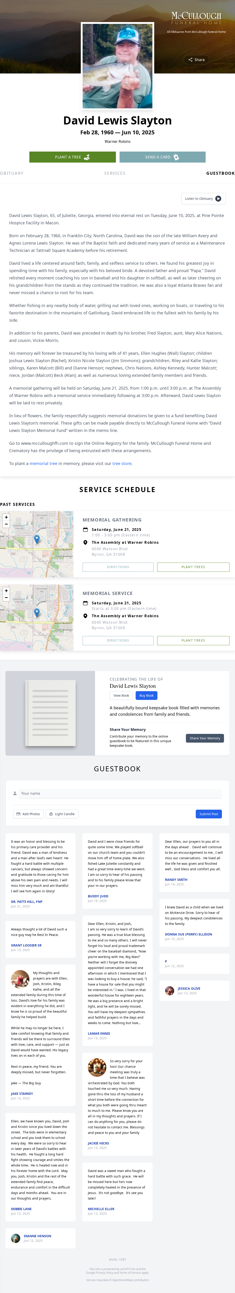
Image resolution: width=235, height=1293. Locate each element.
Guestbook (220, 173)
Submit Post (209, 814)
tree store (121, 463)
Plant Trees (193, 567)
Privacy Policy (104, 1273)
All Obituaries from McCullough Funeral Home (196, 32)
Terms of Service (130, 1273)
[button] (37, 539)
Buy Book (147, 695)
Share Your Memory (205, 738)
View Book (121, 695)
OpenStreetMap (122, 1280)
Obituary (11, 173)
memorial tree (43, 463)
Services (115, 173)
